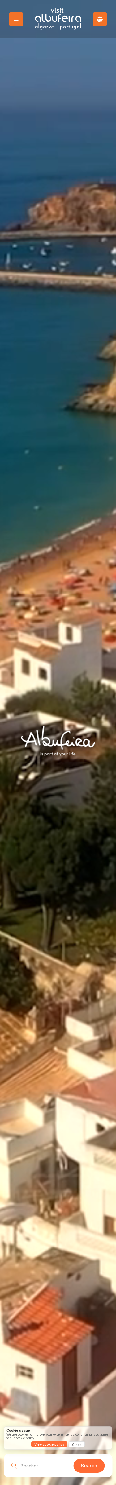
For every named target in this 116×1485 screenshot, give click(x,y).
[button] (100, 19)
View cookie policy (49, 1444)
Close (76, 1444)
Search (89, 1465)
